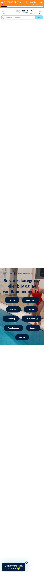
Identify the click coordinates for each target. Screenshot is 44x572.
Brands (33, 328)
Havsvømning (32, 318)
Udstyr (31, 309)
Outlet (22, 337)
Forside (12, 300)
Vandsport (30, 300)
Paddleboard (13, 328)
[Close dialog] (8, 508)
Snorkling (11, 318)
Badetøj (13, 309)
